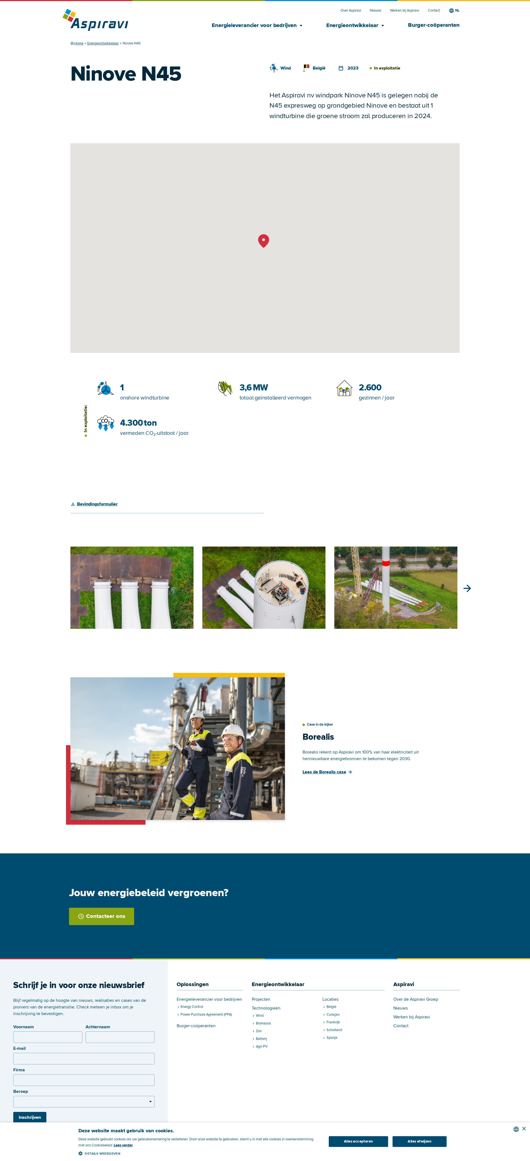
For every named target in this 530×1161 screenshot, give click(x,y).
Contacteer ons (105, 916)
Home (78, 43)
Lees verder (123, 1145)
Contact (434, 10)
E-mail (19, 1048)
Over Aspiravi (351, 10)
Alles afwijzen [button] (419, 1141)
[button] (198, 1152)
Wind (285, 68)
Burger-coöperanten (434, 25)
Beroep (20, 1091)
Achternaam (98, 1027)
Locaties (330, 999)
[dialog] (265, 1141)
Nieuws (375, 10)
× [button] (524, 1129)
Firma (19, 1070)
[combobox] (516, 1129)
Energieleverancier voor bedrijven (258, 25)
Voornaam (23, 1027)
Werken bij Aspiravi (404, 10)
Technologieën (266, 1008)
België (319, 68)
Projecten (261, 999)
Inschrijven (30, 1117)
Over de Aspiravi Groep (415, 999)
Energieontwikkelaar (356, 25)
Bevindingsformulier (97, 504)
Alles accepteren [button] (358, 1141)
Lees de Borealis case (324, 772)
